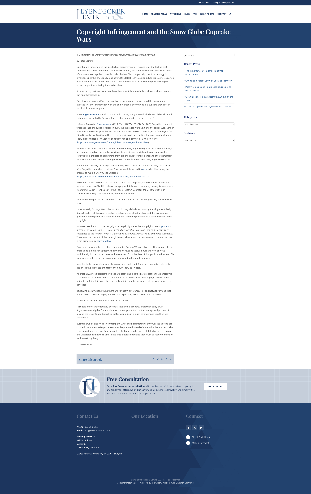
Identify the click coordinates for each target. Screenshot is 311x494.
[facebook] (188, 427)
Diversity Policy (161, 483)
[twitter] (194, 427)
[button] (230, 14)
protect (165, 226)
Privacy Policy (145, 483)
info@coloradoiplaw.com (223, 2)
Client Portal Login (201, 437)
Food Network (104, 124)
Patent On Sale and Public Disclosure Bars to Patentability (208, 89)
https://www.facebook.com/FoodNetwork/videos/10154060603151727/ (113, 176)
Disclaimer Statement (126, 483)
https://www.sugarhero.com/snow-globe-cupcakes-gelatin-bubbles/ (112, 142)
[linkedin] (201, 427)
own (144, 169)
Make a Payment (200, 443)
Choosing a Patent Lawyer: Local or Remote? (208, 81)
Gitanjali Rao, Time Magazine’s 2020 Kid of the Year (209, 98)
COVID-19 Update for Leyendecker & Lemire (208, 107)
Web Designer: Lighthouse (182, 483)
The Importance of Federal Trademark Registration (204, 73)
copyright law (104, 241)
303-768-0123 (203, 2)
